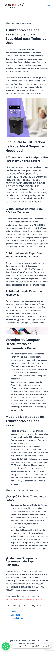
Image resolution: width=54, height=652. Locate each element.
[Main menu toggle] (48, 5)
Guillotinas (15, 615)
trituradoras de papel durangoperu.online (24, 599)
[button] (6, 646)
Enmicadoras (16, 612)
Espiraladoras (17, 618)
